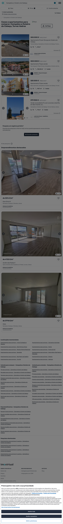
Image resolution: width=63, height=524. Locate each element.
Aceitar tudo (31, 511)
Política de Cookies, (37, 493)
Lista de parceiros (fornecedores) (10, 507)
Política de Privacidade (49, 493)
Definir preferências (31, 521)
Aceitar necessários (31, 516)
